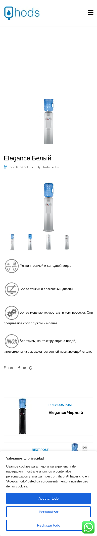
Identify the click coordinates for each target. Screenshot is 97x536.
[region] (48, 493)
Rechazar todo (48, 525)
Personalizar (48, 512)
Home (29, 56)
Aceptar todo (49, 498)
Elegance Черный (65, 412)
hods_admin (51, 167)
